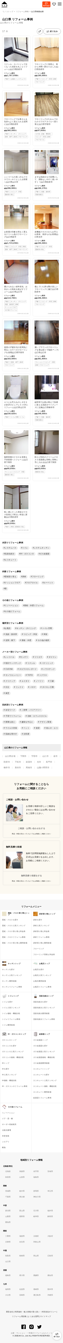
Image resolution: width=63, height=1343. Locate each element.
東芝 (7, 693)
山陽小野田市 (43, 767)
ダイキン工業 (47, 687)
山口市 (45, 756)
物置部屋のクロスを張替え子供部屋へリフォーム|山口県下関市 (16, 466)
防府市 (7, 762)
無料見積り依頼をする (31, 875)
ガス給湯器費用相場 (41, 1063)
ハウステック (48, 669)
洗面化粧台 (9, 554)
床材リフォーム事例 (41, 937)
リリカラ (38, 657)
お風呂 (8, 628)
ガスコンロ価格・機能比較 (13, 1057)
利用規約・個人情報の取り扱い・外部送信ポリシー (35, 1312)
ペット (26, 728)
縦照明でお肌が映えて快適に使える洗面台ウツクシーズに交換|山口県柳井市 (46, 411)
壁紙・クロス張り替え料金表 (13, 931)
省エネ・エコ (51, 728)
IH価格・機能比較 (9, 1080)
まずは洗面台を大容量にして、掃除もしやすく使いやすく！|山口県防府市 (46, 173)
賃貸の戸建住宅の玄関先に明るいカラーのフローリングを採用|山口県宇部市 (15, 343)
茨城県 (8, 1191)
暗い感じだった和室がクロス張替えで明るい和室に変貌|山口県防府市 (15, 507)
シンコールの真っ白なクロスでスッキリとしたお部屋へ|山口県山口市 (15, 173)
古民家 (26, 734)
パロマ (32, 687)
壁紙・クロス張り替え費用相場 (14, 943)
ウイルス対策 (11, 728)
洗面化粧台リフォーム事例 (44, 1019)
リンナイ (19, 687)
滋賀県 (22, 1236)
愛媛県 (36, 1275)
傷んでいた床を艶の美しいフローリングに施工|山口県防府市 (46, 295)
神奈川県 (37, 1197)
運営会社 (9, 1312)
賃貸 (37, 728)
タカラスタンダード (28, 669)
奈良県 (22, 1242)
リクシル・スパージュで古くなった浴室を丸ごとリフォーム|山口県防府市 (15, 71)
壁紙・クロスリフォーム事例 (13, 937)
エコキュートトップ (41, 1069)
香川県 (22, 1275)
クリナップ (10, 681)
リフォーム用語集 (19, 1316)
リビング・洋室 (30, 634)
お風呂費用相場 (39, 981)
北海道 (8, 1171)
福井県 (50, 1211)
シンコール (9, 657)
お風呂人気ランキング (42, 975)
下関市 (23, 756)
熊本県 (50, 1289)
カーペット (48, 583)
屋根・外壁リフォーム (34, 606)
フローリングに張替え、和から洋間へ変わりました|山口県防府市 (46, 73)
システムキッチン (41, 548)
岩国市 (29, 762)
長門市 (49, 762)
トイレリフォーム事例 (11, 1019)
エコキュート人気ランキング (45, 1080)
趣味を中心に (27, 722)
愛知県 (8, 1222)
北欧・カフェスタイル (37, 716)
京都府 (36, 1236)
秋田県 (8, 1177)
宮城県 (50, 1171)
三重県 (8, 1236)
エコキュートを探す (41, 1075)
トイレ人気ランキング (11, 1008)
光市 (39, 762)
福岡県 (8, 1289)
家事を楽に (10, 722)
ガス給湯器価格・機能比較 (44, 1057)
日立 (7, 687)
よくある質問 (33, 1316)
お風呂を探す (38, 969)
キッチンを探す (8, 969)
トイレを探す (7, 1002)
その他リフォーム (12, 611)
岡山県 (36, 1256)
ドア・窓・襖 (7, 1119)
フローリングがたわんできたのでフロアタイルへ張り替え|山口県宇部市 (46, 129)
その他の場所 (43, 640)
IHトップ (5, 1063)
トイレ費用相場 (8, 1025)
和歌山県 (37, 1242)
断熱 (4, 1147)
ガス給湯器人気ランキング (44, 1052)
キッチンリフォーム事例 (12, 987)
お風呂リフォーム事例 (42, 987)
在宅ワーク (10, 710)
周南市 (29, 767)
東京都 (22, 1197)
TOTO (30, 675)
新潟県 (8, 1211)
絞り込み (54, 31)
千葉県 (8, 1197)
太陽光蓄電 (6, 1130)
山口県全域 (10, 756)
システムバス (10, 548)
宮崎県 (22, 1295)
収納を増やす (11, 734)
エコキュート (10, 560)
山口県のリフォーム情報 (11, 23)
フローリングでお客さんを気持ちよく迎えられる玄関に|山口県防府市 (15, 128)
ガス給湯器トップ (40, 1040)
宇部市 (34, 756)
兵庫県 (8, 1242)
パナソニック (47, 663)
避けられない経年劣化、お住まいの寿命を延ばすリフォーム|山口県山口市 (15, 285)
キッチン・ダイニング (26, 628)
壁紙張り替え (10, 577)
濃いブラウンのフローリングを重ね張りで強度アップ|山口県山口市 (46, 343)
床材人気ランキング (41, 926)
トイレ (25, 548)
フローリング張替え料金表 (44, 954)
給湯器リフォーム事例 (42, 1098)
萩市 (55, 756)
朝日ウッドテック (13, 663)
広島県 (50, 1256)
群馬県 (36, 1191)
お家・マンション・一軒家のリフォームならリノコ (31, 1333)
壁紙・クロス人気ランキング (13, 926)
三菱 (51, 681)
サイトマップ (45, 1316)
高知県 (50, 1275)
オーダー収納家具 (9, 1124)
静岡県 (50, 1216)
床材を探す (37, 920)
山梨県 (8, 1216)
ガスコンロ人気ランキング (13, 1052)
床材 (24, 577)
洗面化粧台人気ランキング (44, 1008)
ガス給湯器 (44, 554)
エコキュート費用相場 (42, 1092)
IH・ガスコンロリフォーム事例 (14, 1086)
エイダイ (25, 681)
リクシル (31, 663)
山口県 (8, 1261)
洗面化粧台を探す (40, 1002)
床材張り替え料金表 (41, 931)
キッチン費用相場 (9, 981)
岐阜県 (36, 1216)
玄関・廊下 (10, 640)
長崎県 (36, 1289)
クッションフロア (12, 583)
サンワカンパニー (13, 675)
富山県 (22, 1211)
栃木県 (22, 1191)
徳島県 (8, 1275)
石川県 (36, 1211)
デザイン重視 (45, 722)
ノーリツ (39, 681)
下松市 (18, 762)
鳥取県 (8, 1256)
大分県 (8, 1295)
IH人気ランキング (9, 1075)
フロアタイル (32, 583)
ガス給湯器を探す (40, 1046)
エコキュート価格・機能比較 (45, 1086)
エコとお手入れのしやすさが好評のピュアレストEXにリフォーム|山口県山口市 (16, 409)
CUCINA (9, 669)
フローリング (38, 577)
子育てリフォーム (13, 716)
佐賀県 (22, 1289)
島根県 (22, 1256)
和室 (45, 634)
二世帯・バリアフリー (31, 710)
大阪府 (50, 1236)
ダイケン (52, 657)
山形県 (22, 1177)
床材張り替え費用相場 (42, 943)
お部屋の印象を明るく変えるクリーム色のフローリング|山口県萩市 (15, 227)
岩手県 (36, 1171)
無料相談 (46, 6)
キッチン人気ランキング (12, 975)
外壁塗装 (5, 1136)
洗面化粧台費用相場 (41, 1013)
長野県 (22, 1216)
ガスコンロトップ (9, 1040)
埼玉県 (50, 1191)
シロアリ (5, 1142)
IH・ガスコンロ (27, 554)
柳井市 (7, 767)
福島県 (36, 1177)
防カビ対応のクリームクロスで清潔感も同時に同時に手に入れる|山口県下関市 (46, 464)
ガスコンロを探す (9, 1046)
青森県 (22, 1171)
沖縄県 (50, 1295)
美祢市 (18, 767)
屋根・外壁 (26, 640)
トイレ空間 (47, 628)
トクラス (43, 675)
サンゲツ (24, 657)
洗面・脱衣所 (11, 634)
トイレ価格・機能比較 (11, 1013)
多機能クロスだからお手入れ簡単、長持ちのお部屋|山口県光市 (46, 227)
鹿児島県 (37, 1295)
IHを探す (5, 1069)
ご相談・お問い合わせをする (31, 828)
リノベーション (11, 606)
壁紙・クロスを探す (10, 920)
